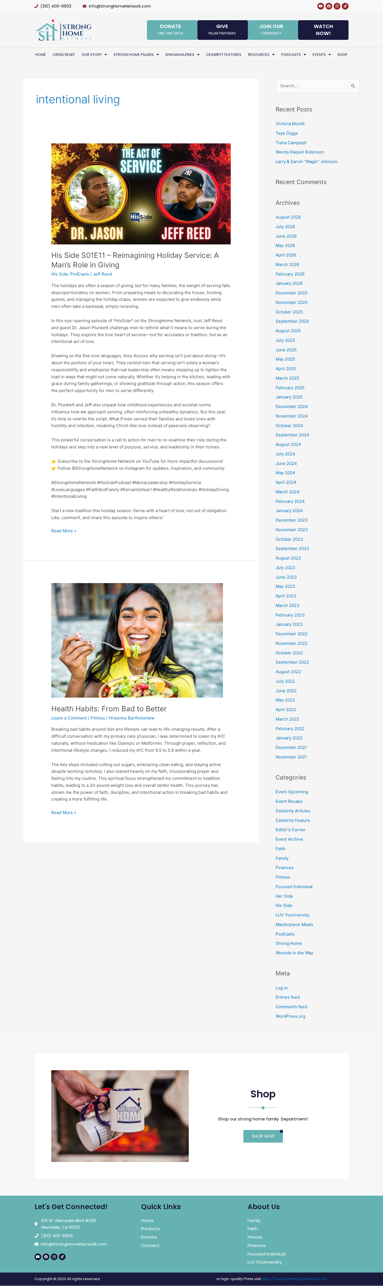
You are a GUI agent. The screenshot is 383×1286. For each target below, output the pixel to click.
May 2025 (285, 359)
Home (40, 54)
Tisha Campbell (291, 142)
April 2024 (286, 482)
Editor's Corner (291, 829)
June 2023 (286, 577)
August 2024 (288, 444)
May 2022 (285, 700)
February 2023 (290, 615)
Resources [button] (258, 54)
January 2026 (289, 283)
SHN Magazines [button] (179, 54)
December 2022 (292, 633)
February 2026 (290, 274)
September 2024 (292, 434)
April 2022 (286, 709)
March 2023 (287, 605)
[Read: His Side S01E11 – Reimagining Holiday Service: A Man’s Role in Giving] (141, 193)
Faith (280, 848)
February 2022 (290, 728)
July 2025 (285, 340)
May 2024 (285, 472)
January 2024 (289, 510)
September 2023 (292, 548)
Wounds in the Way (294, 952)
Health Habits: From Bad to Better (109, 708)
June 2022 (286, 690)
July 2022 (285, 681)
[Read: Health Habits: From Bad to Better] (137, 640)
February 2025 (290, 387)
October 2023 (289, 539)
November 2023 (292, 529)
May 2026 (285, 245)
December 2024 (292, 406)
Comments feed (291, 1006)
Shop (343, 54)
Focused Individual (294, 886)
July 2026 (285, 226)
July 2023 (285, 567)
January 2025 (289, 397)
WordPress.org (290, 1016)
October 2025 (289, 312)
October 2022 (289, 652)
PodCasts (79, 274)
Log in (282, 988)
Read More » (63, 530)
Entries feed (288, 997)
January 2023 (289, 624)
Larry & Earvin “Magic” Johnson (307, 161)
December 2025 (292, 292)
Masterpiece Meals (294, 924)
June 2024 (286, 463)
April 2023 (286, 596)
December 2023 (292, 520)
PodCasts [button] (291, 54)
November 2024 (292, 416)
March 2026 (287, 264)
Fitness (98, 718)
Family (282, 858)
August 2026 (288, 217)
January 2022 (289, 738)
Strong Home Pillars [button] (134, 54)
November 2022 (292, 643)
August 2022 (288, 671)
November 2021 (291, 757)
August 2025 (288, 330)
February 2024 (290, 501)
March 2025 (287, 378)
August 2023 (288, 558)
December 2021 (291, 747)
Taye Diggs (287, 133)
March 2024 (287, 491)
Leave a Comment (69, 718)
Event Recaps (289, 801)
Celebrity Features (223, 54)
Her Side (284, 896)
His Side (59, 274)
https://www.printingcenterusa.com (294, 1279)
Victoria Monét (290, 123)
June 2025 (286, 349)
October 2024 (289, 425)
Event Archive (289, 839)
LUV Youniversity (293, 915)
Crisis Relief (64, 54)
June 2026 (286, 236)
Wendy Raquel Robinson (300, 152)
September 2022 (292, 662)
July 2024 (285, 454)
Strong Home (289, 943)
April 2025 (286, 368)
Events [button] (319, 54)
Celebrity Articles (293, 810)
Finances (285, 867)
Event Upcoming (292, 791)
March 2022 (287, 719)
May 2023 (285, 586)
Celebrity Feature (293, 820)
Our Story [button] (92, 54)
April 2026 (286, 255)
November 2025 (292, 302)
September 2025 (292, 321)
